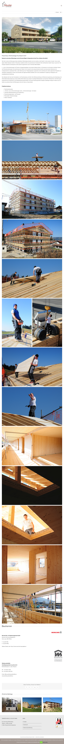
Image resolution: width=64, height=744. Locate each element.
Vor (60, 12)
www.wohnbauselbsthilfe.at (7, 675)
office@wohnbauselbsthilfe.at (10, 674)
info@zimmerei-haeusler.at (10, 725)
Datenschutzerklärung (27, 727)
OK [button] (41, 742)
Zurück (57, 12)
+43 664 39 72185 (8, 723)
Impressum (25, 724)
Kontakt (24, 721)
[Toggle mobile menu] (61, 5)
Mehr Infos (45, 742)
